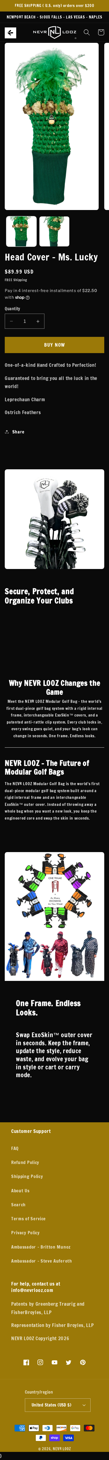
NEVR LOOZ (62, 1448)
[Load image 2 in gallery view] (54, 231)
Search (18, 1204)
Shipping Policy (27, 1176)
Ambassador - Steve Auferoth (41, 1261)
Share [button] (18, 431)
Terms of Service (28, 1218)
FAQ (15, 1148)
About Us (20, 1190)
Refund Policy (25, 1162)
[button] (8, 32)
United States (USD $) (52, 1405)
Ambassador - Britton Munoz (41, 1247)
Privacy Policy (25, 1232)
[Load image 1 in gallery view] (21, 231)
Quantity (12, 309)
